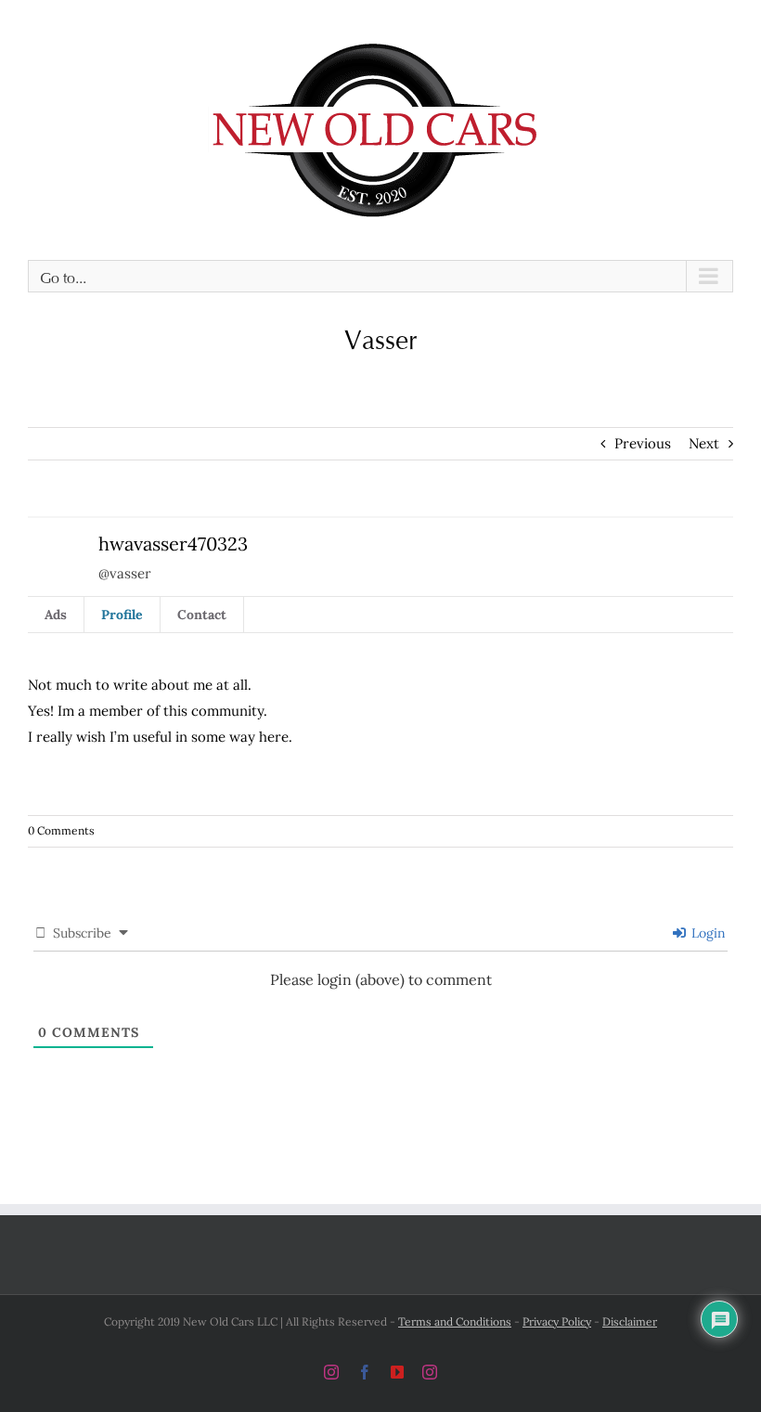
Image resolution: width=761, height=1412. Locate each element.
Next (704, 443)
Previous (642, 443)
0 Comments (61, 830)
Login (707, 933)
